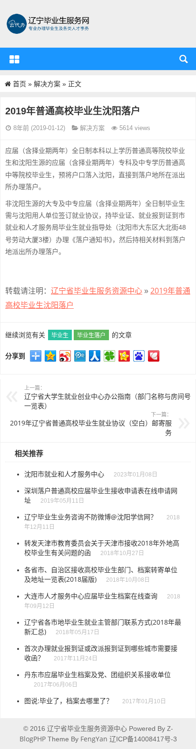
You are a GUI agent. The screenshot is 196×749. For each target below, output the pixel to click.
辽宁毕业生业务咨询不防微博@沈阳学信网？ (90, 516)
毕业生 (60, 335)
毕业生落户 (91, 335)
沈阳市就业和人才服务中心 (64, 473)
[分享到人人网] (95, 356)
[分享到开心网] (124, 356)
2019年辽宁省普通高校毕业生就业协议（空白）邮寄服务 (91, 424)
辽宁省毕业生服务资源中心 (96, 290)
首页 (19, 83)
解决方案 (47, 83)
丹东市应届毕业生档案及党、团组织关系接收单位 (97, 674)
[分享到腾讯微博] (80, 356)
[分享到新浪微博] (65, 356)
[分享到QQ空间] (51, 356)
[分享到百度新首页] (139, 356)
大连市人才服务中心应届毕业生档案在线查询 (90, 595)
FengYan (94, 738)
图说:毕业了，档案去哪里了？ (68, 700)
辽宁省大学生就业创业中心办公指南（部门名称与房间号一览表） (107, 397)
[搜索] (182, 59)
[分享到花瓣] (154, 356)
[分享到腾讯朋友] (110, 356)
